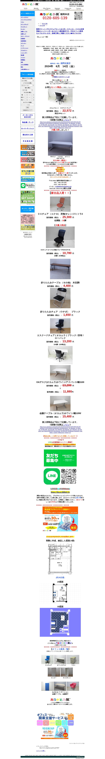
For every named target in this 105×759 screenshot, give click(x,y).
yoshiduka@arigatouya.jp (63, 186)
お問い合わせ (73, 755)
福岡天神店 (68, 755)
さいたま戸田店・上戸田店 (61, 755)
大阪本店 (43, 755)
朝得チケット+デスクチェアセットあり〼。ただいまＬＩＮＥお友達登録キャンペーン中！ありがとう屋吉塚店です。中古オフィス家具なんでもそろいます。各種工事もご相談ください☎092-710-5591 (60, 31)
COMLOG (82, 758)
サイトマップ (78, 755)
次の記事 (42, 25)
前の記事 (44, 23)
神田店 (34, 755)
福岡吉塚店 (51, 755)
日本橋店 (40, 755)
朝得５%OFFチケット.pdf (61, 77)
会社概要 (26, 755)
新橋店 (37, 755)
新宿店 (55, 755)
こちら (66, 120)
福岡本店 (47, 755)
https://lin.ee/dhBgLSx (60, 492)
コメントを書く (40, 750)
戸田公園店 (30, 755)
